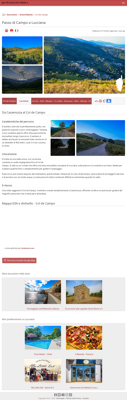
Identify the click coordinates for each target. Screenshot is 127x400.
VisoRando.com (27, 248)
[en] (6, 30)
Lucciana (23, 101)
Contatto (85, 398)
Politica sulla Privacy (73, 398)
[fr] (16, 30)
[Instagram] (67, 395)
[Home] (3, 14)
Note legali (60, 398)
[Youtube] (63, 395)
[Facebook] (55, 395)
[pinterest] (70, 395)
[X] (59, 395)
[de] (11, 30)
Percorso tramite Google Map (21, 260)
